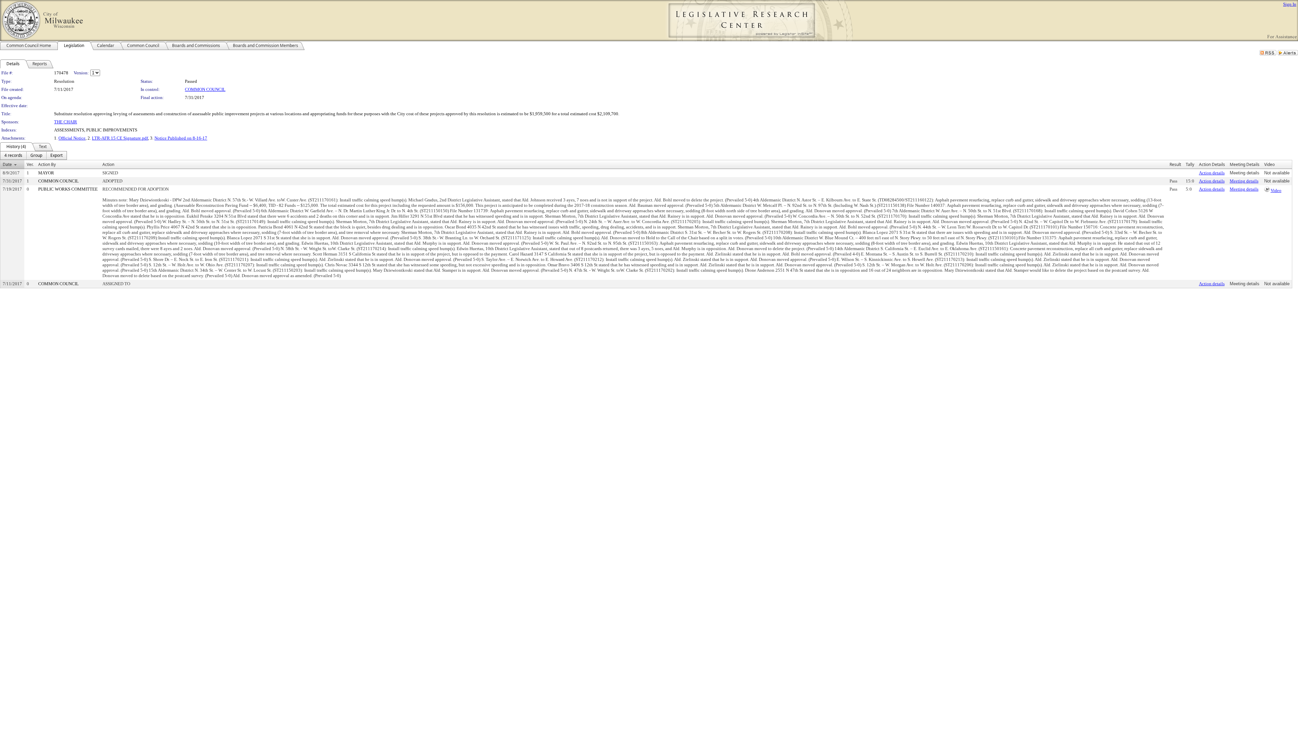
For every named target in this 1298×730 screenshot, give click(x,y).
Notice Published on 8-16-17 (180, 138)
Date (7, 164)
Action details (1212, 172)
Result (1175, 164)
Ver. (30, 164)
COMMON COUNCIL (205, 89)
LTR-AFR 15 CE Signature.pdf (120, 138)
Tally (1190, 164)
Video (1276, 190)
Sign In (1289, 4)
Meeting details (1244, 181)
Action (108, 164)
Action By (47, 164)
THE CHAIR (65, 121)
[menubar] (33, 155)
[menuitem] (13, 155)
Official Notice (72, 138)
